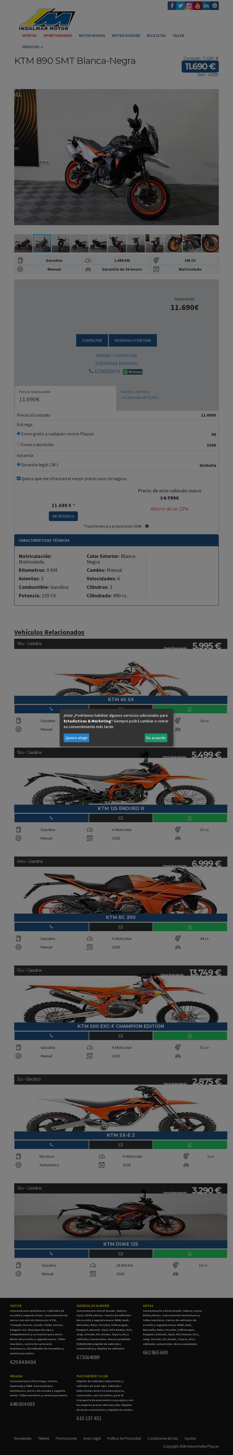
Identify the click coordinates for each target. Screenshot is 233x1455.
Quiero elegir (76, 737)
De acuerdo (156, 737)
